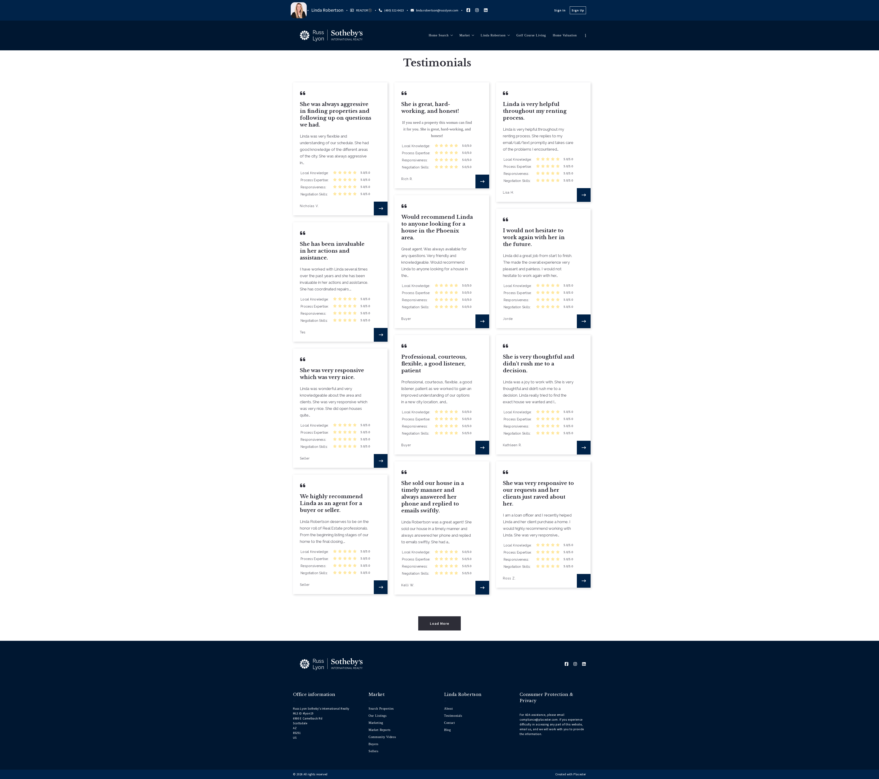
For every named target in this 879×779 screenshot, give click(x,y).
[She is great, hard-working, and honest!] (482, 181)
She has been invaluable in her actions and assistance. (332, 251)
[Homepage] (331, 35)
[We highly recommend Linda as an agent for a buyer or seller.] (381, 587)
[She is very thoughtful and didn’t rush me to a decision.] (584, 447)
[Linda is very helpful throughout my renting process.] (584, 195)
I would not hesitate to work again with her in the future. (534, 237)
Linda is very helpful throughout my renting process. (535, 111)
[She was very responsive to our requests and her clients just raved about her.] (584, 581)
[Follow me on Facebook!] (468, 10)
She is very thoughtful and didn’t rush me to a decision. (538, 364)
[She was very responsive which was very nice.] (381, 461)
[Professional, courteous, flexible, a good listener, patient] (482, 447)
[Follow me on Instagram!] (477, 10)
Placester (579, 774)
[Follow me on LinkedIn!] (486, 10)
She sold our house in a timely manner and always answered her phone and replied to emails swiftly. (432, 497)
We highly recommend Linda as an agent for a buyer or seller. (331, 503)
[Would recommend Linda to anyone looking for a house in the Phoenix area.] (482, 321)
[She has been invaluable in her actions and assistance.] (381, 335)
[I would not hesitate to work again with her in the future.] (584, 321)
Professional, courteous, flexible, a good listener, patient (434, 364)
